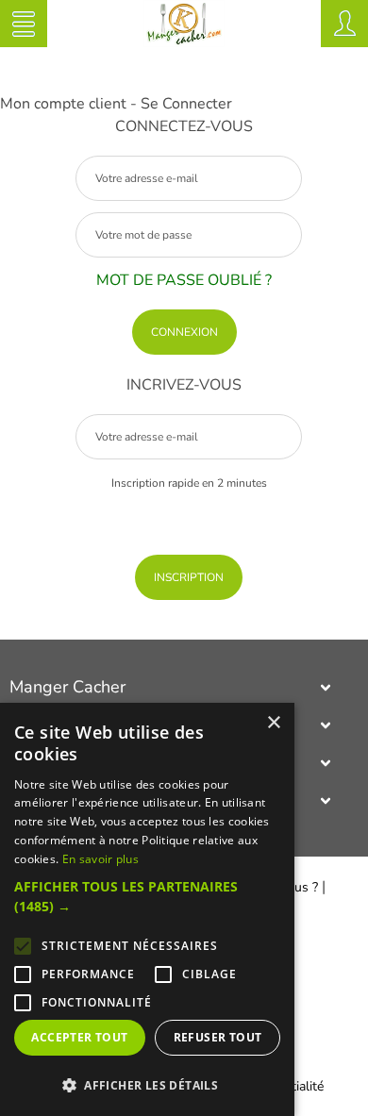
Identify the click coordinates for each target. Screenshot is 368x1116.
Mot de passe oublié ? (184, 280)
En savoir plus (100, 859)
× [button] (273, 723)
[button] (147, 896)
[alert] (147, 909)
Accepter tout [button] (79, 1037)
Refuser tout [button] (218, 1037)
